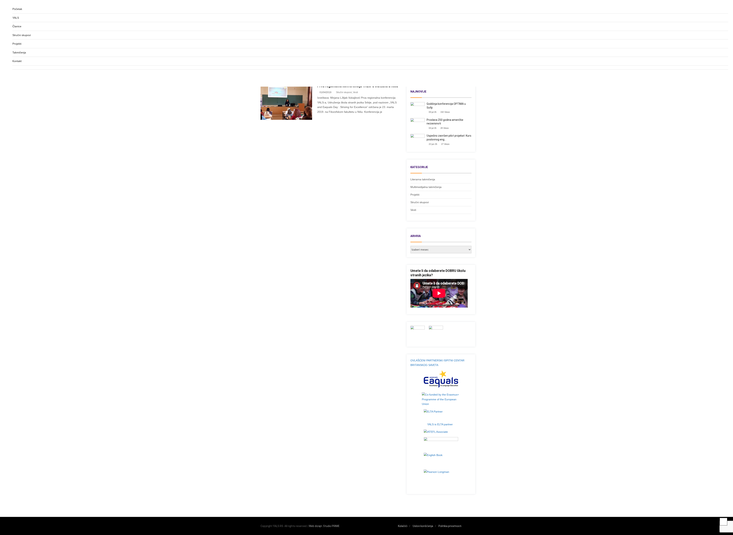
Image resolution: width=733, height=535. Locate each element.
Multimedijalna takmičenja (426, 187)
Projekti (16, 43)
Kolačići (402, 526)
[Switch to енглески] (370, 78)
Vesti (413, 209)
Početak (17, 8)
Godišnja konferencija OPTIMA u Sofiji (446, 105)
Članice (16, 26)
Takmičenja (19, 52)
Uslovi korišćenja (423, 526)
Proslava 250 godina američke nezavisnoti (445, 121)
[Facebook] (466, 526)
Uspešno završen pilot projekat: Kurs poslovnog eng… (449, 137)
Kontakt (17, 61)
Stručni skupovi (21, 35)
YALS (15, 17)
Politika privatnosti (449, 526)
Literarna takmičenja (422, 179)
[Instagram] (471, 526)
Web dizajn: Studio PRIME (324, 526)
